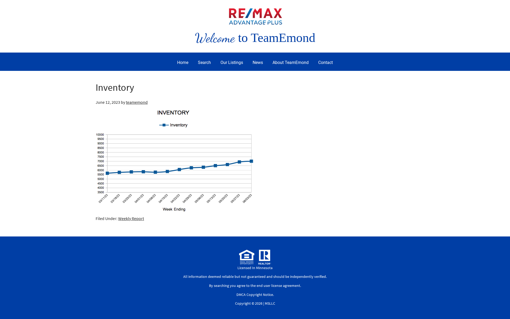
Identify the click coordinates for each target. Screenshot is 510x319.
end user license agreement (278, 285)
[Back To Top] (500, 304)
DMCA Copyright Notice (254, 294)
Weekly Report (131, 218)
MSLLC (270, 303)
